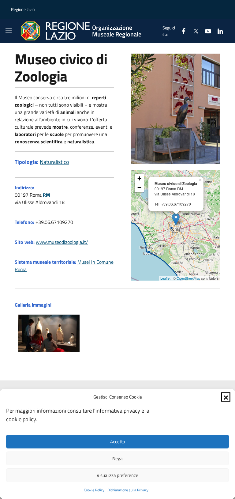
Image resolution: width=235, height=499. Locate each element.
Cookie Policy (94, 490)
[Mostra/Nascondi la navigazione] (8, 30)
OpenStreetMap (188, 278)
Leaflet (165, 278)
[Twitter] (193, 31)
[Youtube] (206, 31)
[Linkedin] (218, 31)
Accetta (117, 441)
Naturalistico (54, 162)
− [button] (139, 187)
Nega (117, 458)
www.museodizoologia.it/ (62, 242)
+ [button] (139, 178)
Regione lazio (23, 9)
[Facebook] (181, 31)
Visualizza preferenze (117, 475)
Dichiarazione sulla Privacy (127, 490)
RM (46, 194)
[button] (226, 397)
